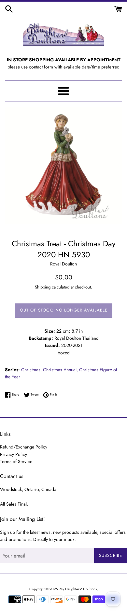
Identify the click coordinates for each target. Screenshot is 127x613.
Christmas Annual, (60, 369)
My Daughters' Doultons (78, 589)
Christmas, (31, 369)
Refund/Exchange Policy (23, 447)
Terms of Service (16, 461)
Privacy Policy (13, 454)
